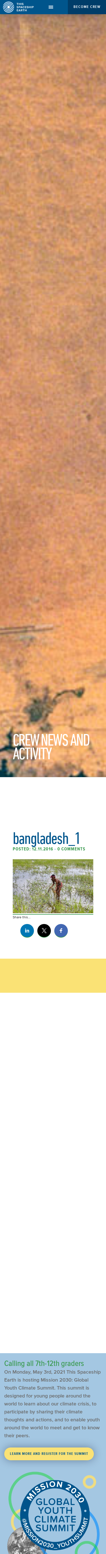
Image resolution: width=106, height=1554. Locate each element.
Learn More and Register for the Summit (49, 1453)
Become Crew (86, 6)
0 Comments (71, 849)
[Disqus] (53, 1117)
